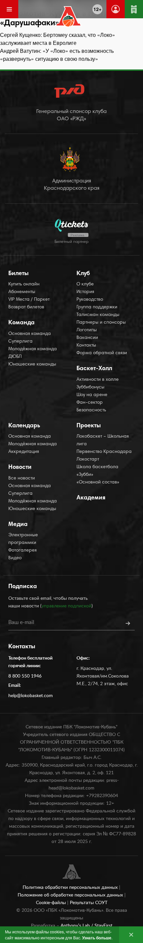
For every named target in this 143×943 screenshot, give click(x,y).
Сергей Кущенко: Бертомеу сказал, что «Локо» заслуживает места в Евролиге (57, 39)
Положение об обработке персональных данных (71, 895)
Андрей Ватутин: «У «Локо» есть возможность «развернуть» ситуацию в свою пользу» (57, 54)
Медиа (18, 525)
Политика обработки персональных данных (71, 887)
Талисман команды (97, 315)
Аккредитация (23, 452)
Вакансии (87, 338)
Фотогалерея (22, 550)
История (85, 292)
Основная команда (29, 334)
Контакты (86, 345)
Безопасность (91, 410)
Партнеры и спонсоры (101, 322)
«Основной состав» (97, 482)
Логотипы (86, 330)
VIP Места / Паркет (29, 299)
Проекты (88, 426)
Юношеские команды (32, 364)
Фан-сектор (89, 402)
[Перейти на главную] (69, 16)
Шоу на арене (91, 395)
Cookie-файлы (51, 902)
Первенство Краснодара (104, 452)
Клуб (83, 274)
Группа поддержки (96, 307)
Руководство (89, 299)
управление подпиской (66, 606)
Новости (20, 468)
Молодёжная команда (32, 349)
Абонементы (21, 292)
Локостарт (87, 459)
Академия (90, 498)
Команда (21, 323)
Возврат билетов (26, 307)
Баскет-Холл (94, 369)
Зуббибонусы (90, 387)
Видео (15, 558)
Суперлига (20, 341)
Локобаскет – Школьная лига (102, 440)
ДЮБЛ (15, 357)
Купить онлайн (24, 284)
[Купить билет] (134, 9)
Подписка (22, 587)
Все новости (21, 478)
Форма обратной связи (101, 353)
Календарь (24, 426)
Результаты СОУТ (88, 902)
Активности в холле (97, 379)
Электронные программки (23, 539)
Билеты (18, 274)
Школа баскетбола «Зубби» (97, 471)
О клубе (85, 284)
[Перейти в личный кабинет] (115, 9)
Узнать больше (96, 938)
